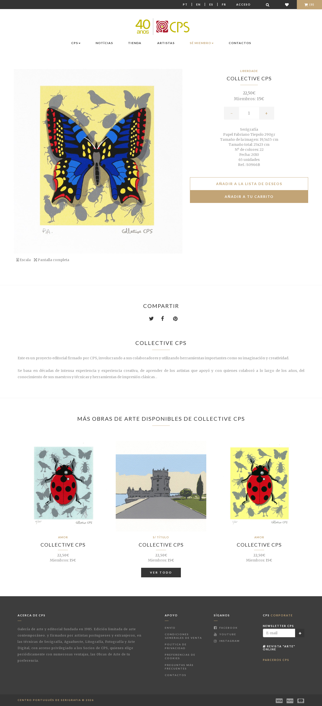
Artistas (166, 43)
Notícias (104, 43)
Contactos (240, 43)
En (198, 4)
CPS (74, 43)
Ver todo (161, 572)
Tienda (134, 43)
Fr (224, 4)
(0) (311, 4)
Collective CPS (249, 78)
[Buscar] (267, 4)
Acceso (243, 4)
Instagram (229, 640)
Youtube (227, 634)
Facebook (228, 627)
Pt (185, 4)
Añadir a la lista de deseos (249, 184)
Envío (170, 627)
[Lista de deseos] (287, 4)
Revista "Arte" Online (279, 648)
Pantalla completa (53, 260)
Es (211, 4)
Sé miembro (200, 43)
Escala (25, 260)
